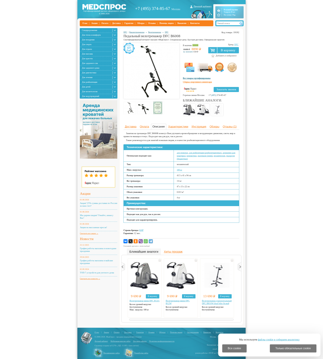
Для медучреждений (90, 96)
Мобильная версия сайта (120, 341)
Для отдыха (87, 49)
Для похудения (88, 40)
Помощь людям (166, 23)
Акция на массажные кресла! (93, 227)
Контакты (195, 23)
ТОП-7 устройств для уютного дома (97, 272)
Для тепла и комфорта (91, 35)
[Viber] (141, 241)
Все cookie (234, 348)
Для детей (86, 87)
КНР (141, 230)
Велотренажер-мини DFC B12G (144, 300)
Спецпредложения (89, 30)
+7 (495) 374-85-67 (152, 8)
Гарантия (128, 23)
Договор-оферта (140, 341)
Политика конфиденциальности (161, 341)
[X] (131, 241)
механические (219, 156)
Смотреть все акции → (89, 233)
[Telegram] (151, 241)
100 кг (179, 170)
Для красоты (87, 58)
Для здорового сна (90, 63)
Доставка (116, 23)
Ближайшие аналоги (143, 251)
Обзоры (140, 23)
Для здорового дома (90, 68)
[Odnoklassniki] (136, 241)
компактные (192, 156)
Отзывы (152, 23)
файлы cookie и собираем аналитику (279, 339)
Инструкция (199, 126)
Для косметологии (89, 91)
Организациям (193, 332)
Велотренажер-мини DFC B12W (178, 302)
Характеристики (178, 126)
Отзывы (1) (230, 126)
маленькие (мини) (205, 156)
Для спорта (86, 44)
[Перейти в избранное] (218, 14)
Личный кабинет (202, 6)
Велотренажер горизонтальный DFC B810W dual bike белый (217, 302)
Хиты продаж (173, 251)
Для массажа (87, 54)
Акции (94, 23)
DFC (125, 32)
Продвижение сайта (111, 353)
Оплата (104, 23)
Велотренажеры (154, 32)
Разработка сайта (141, 353)
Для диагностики (89, 72)
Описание (158, 126)
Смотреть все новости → (90, 279)
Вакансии (181, 23)
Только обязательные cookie (293, 348)
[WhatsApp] (146, 241)
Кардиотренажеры (136, 32)
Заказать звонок (226, 89)
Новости (87, 239)
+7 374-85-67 (217, 95)
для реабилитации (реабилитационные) (205, 153)
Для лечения (87, 77)
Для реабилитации (89, 82)
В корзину (228, 50)
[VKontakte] (125, 241)
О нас (84, 23)
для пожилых (182, 153)
